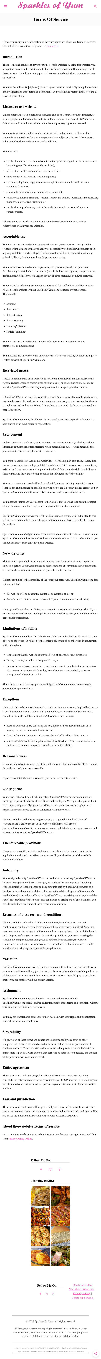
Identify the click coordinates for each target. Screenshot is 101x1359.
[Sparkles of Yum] (50, 5)
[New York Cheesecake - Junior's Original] (60, 1236)
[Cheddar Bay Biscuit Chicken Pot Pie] (40, 1236)
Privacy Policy (81, 1293)
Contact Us (52, 46)
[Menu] (5, 6)
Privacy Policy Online (20, 1138)
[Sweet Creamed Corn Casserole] (40, 1256)
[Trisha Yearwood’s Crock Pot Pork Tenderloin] (40, 1196)
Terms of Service (82, 1297)
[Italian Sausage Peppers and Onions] (60, 1216)
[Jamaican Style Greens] (60, 1256)
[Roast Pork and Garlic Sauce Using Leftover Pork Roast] (60, 1196)
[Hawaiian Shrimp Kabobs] (40, 1216)
